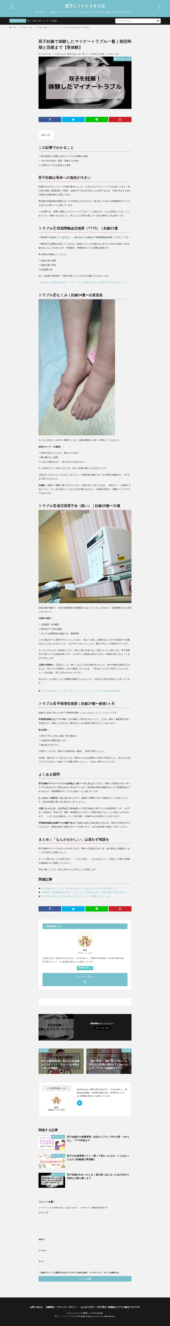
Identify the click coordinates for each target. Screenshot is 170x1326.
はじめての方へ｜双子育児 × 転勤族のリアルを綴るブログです (106, 12)
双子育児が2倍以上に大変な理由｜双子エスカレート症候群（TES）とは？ (76, 896)
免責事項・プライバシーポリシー (63, 12)
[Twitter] (73, 119)
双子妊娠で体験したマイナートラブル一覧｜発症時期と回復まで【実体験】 (63, 27)
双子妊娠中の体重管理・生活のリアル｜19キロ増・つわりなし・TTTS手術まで (98, 1138)
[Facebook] (50, 119)
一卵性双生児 (94, 54)
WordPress (109, 1316)
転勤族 (54, 21)
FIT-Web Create (84, 1316)
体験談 (102, 54)
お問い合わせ (40, 12)
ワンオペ (46, 21)
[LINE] (96, 119)
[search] (158, 20)
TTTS (86, 54)
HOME (14, 27)
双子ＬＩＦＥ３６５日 (85, 6)
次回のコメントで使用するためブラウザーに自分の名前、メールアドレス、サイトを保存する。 (81, 1272)
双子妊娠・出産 (26, 27)
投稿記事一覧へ (84, 968)
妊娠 (34, 21)
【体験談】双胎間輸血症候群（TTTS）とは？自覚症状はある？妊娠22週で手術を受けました (83, 282)
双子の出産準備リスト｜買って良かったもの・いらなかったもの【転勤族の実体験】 (81, 690)
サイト (41, 1261)
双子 (29, 21)
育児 (39, 21)
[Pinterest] (120, 119)
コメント (43, 1212)
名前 (41, 1239)
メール (42, 1250)
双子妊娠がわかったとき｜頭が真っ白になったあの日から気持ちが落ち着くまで (79, 888)
